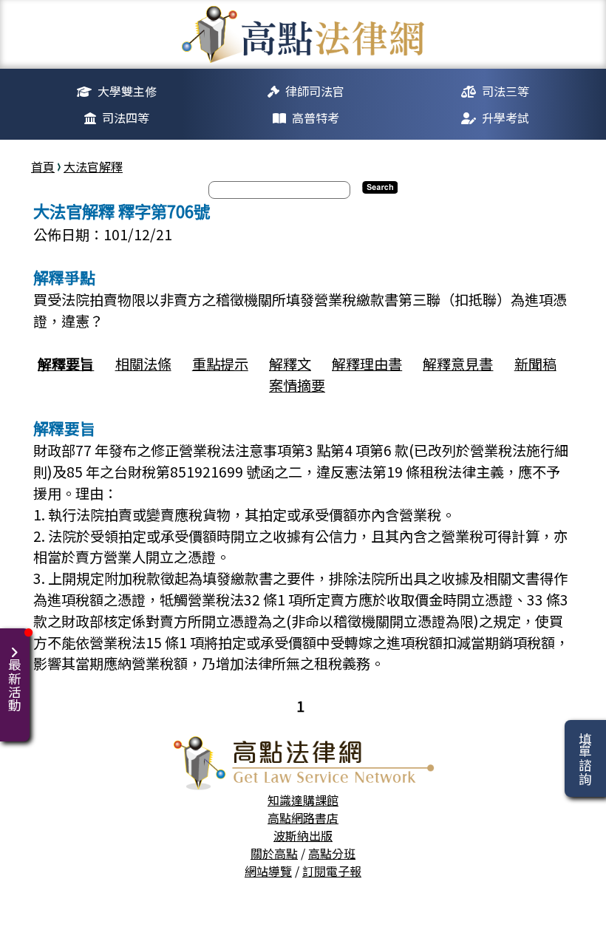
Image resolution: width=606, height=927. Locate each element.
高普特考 (315, 117)
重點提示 (220, 363)
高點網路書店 (303, 817)
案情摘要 (297, 385)
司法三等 (505, 91)
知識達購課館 (303, 800)
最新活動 (14, 685)
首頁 (43, 166)
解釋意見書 (458, 363)
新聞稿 (535, 363)
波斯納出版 (303, 835)
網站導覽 (268, 871)
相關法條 (143, 363)
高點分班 (331, 853)
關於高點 (274, 853)
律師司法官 (314, 91)
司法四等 (125, 117)
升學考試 (505, 117)
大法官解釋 (93, 166)
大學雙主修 (127, 91)
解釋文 (290, 363)
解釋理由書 (367, 363)
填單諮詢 (585, 758)
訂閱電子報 (331, 871)
